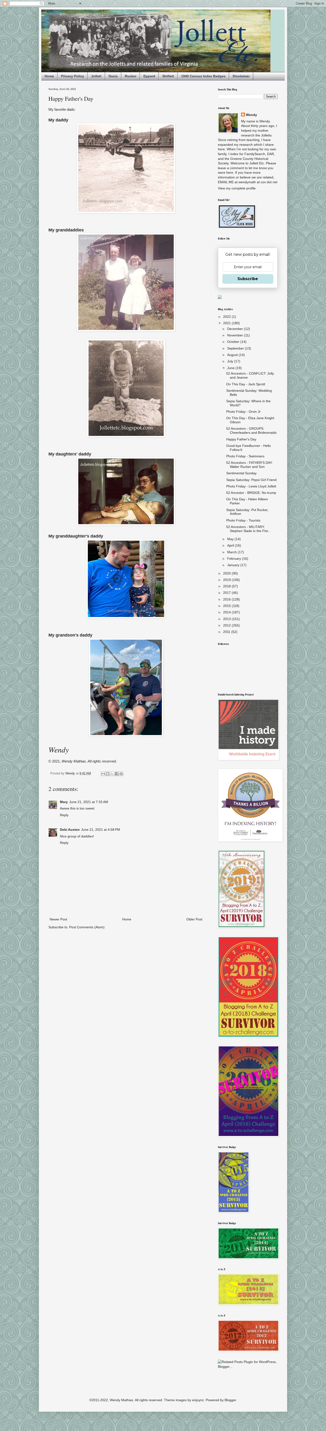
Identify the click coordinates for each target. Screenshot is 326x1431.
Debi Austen (70, 829)
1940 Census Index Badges (203, 76)
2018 (227, 586)
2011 (227, 632)
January (233, 565)
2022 (227, 317)
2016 (227, 599)
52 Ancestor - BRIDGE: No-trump (251, 493)
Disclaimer (241, 76)
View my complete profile (237, 188)
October (233, 342)
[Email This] (103, 773)
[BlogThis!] (107, 773)
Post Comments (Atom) (87, 927)
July (230, 361)
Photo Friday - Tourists (243, 520)
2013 (227, 619)
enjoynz (198, 1400)
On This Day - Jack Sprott (245, 384)
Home (49, 76)
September (236, 348)
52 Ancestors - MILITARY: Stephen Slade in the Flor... (248, 529)
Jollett (96, 76)
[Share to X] (112, 773)
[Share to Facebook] (116, 773)
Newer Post (58, 919)
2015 (227, 606)
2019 (227, 580)
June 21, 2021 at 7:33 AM (88, 802)
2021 (227, 323)
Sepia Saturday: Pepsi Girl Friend (251, 480)
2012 (227, 625)
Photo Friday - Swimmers (245, 456)
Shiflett (168, 76)
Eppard (149, 76)
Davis (113, 76)
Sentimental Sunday (241, 473)
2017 (227, 593)
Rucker (130, 76)
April (231, 545)
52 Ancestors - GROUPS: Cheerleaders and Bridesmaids (251, 430)
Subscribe (247, 279)
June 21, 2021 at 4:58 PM (100, 829)
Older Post (194, 919)
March (232, 552)
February (234, 558)
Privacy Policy (72, 76)
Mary (64, 802)
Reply (64, 815)
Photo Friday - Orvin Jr (243, 411)
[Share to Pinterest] (121, 773)
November (235, 335)
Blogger (230, 1400)
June (231, 368)
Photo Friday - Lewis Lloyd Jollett (251, 486)
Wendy (251, 115)
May (231, 539)
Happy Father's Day (241, 439)
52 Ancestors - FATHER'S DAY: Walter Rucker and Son (249, 465)
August (233, 355)
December (235, 329)
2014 (227, 612)
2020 (227, 573)
